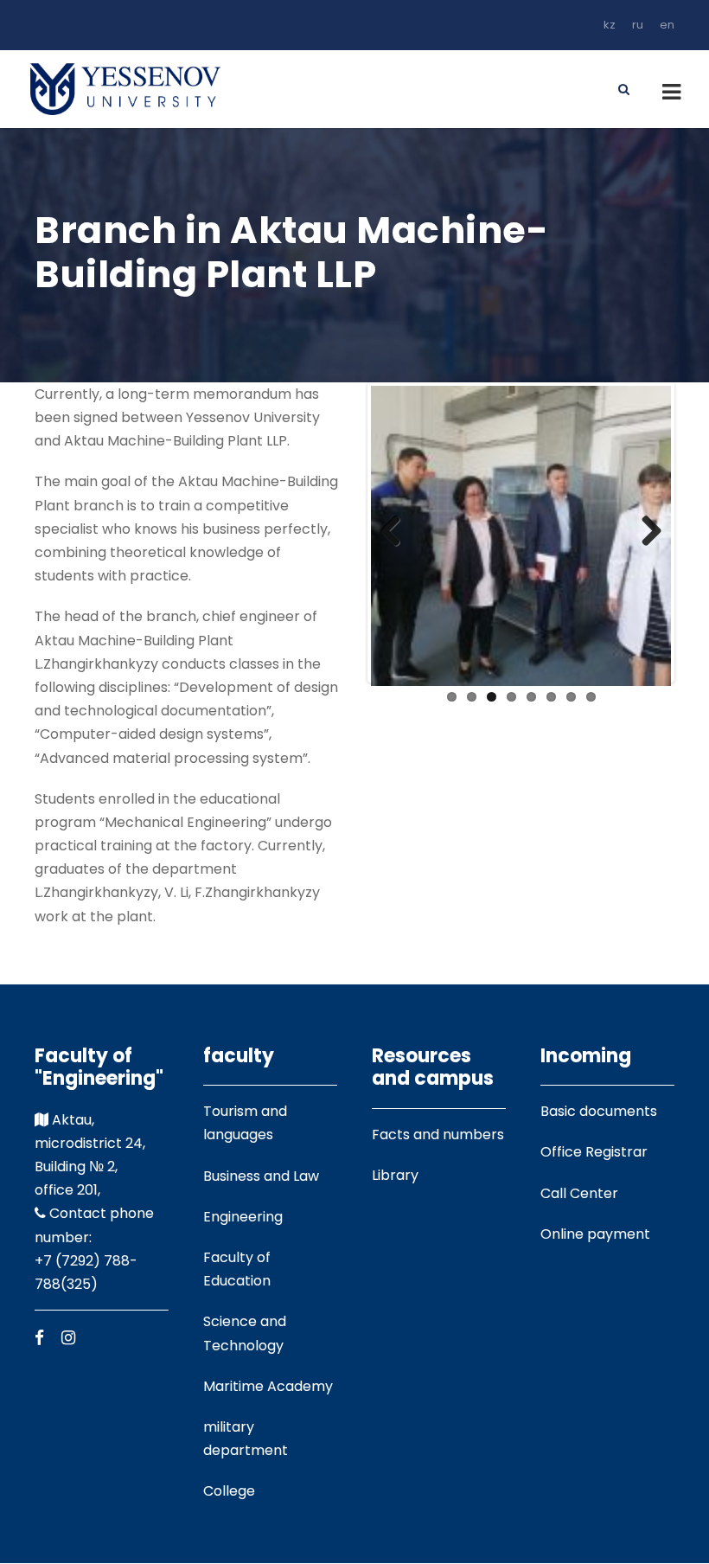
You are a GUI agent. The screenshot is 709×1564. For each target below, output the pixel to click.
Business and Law (261, 1176)
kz (610, 24)
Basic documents (598, 1111)
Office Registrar (594, 1152)
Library (395, 1175)
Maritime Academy (268, 1386)
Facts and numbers (438, 1134)
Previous (397, 532)
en (667, 24)
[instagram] (68, 1337)
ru (637, 24)
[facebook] (39, 1337)
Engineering (243, 1217)
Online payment (595, 1234)
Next (645, 532)
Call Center (579, 1193)
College (229, 1491)
